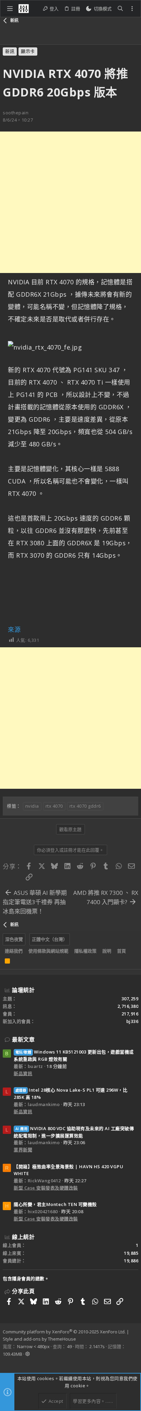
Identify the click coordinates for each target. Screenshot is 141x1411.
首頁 (121, 951)
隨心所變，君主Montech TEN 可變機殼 (55, 1204)
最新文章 (23, 1039)
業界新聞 (23, 1150)
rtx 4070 (54, 806)
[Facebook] (6, 1363)
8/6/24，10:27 (18, 120)
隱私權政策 (85, 951)
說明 (106, 951)
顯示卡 (28, 51)
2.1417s (97, 1346)
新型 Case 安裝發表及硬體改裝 (46, 1188)
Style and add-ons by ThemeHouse (39, 1339)
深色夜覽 (14, 939)
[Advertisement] (70, 202)
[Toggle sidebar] (132, 8)
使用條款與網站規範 (48, 951)
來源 (14, 629)
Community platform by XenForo (64, 1332)
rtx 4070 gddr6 (85, 806)
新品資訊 (23, 1073)
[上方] (132, 951)
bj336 (132, 1021)
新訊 (9, 51)
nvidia (32, 806)
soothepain (15, 113)
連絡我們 (14, 951)
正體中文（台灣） (49, 939)
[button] (10, 8)
